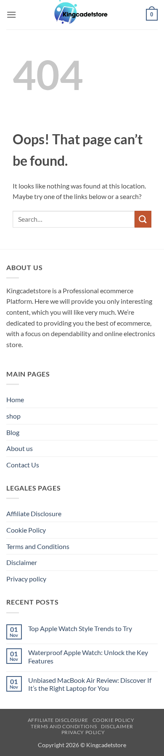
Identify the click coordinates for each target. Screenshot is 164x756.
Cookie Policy (26, 530)
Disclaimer (21, 562)
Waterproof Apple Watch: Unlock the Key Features (88, 656)
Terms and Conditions (37, 546)
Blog (12, 432)
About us (19, 448)
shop (13, 416)
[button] (11, 14)
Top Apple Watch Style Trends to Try (80, 628)
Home (15, 399)
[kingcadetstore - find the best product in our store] (82, 14)
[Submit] (143, 219)
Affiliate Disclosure (33, 513)
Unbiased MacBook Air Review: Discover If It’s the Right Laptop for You (89, 684)
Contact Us (22, 465)
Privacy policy (26, 579)
